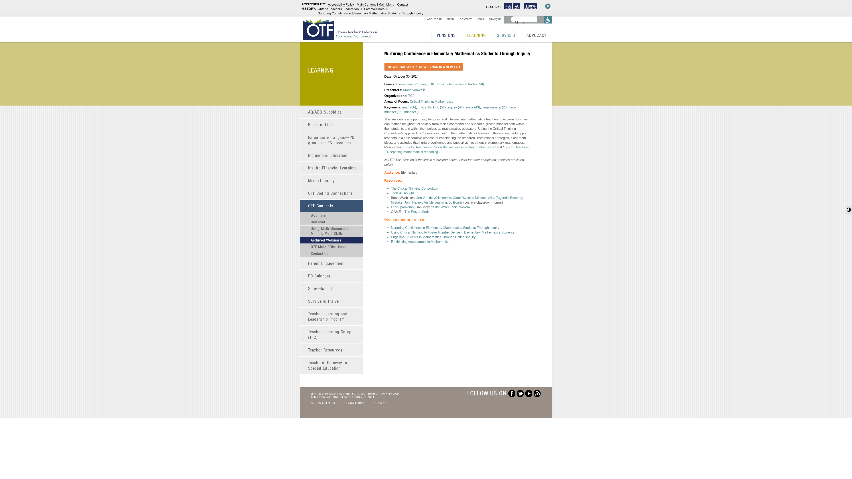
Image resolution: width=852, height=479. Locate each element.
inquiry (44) (456, 107)
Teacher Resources (325, 349)
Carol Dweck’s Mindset (470, 198)
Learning (476, 35)
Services (506, 35)
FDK (431, 84)
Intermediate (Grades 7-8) (465, 84)
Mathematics (444, 101)
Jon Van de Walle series (433, 198)
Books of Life (320, 124)
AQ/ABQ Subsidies (325, 111)
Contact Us (320, 253)
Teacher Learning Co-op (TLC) (330, 334)
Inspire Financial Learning (332, 167)
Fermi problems (402, 207)
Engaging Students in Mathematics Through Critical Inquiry (433, 237)
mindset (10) (413, 112)
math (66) (409, 107)
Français (495, 19)
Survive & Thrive (323, 301)
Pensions (446, 35)
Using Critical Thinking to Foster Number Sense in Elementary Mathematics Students (452, 232)
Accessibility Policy (341, 4)
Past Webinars (374, 9)
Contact (402, 4)
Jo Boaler (455, 202)
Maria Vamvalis (414, 90)
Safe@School (320, 288)
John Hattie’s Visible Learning (425, 202)
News (480, 19)
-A (517, 6)
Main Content (366, 4)
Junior (440, 84)
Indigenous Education (328, 155)
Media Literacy (321, 180)
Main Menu (386, 4)
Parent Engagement (326, 263)
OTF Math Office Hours (329, 247)
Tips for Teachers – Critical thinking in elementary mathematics (449, 147)
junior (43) (472, 107)
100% (530, 6)
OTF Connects (320, 205)
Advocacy (537, 35)
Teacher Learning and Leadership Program (328, 316)
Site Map (380, 402)
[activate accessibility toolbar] (548, 19)
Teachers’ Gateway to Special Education (327, 365)
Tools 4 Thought (402, 193)
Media (451, 19)
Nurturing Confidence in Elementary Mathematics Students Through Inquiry (370, 13)
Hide (547, 6)
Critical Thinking (421, 101)
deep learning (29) (495, 107)
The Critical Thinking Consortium (414, 188)
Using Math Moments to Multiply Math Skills (330, 231)
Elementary (404, 84)
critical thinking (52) (432, 107)
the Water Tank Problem (452, 207)
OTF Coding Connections (330, 193)
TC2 (411, 96)
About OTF (434, 19)
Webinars (318, 215)
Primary (420, 84)
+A (508, 6)
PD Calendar (319, 275)
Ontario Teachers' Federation (338, 9)
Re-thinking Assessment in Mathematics (420, 241)
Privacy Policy (354, 402)
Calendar (318, 222)
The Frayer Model (417, 212)
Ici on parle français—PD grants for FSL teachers (331, 140)
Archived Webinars (326, 240)
